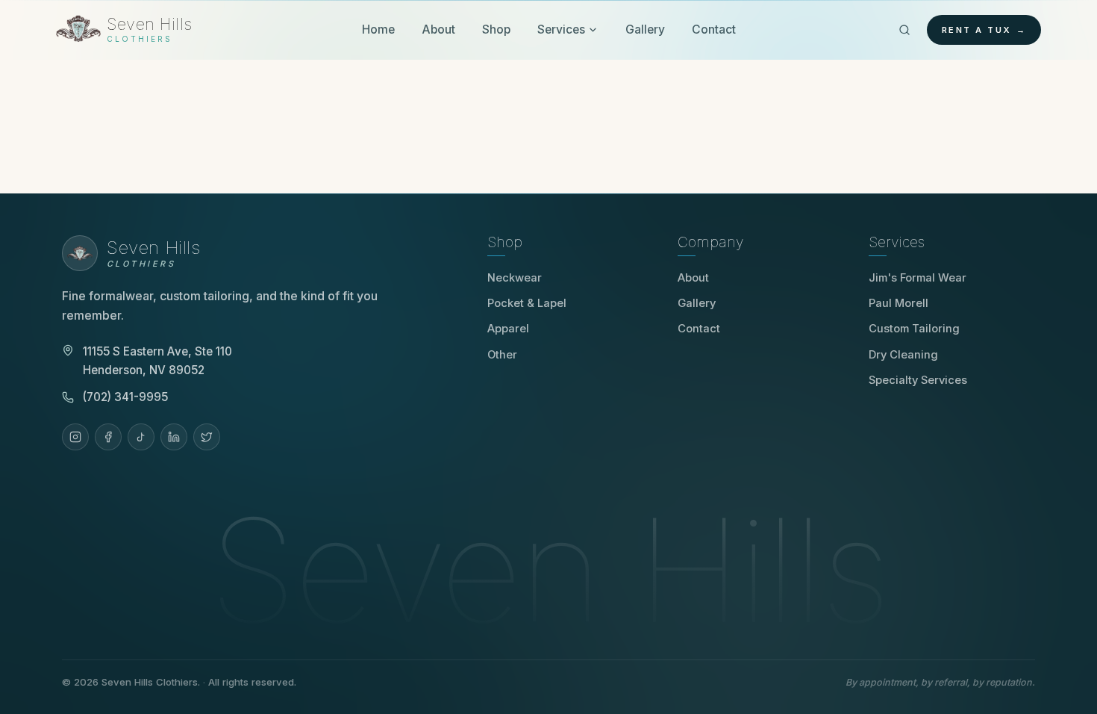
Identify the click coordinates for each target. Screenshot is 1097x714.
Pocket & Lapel (526, 303)
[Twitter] (206, 436)
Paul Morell (904, 303)
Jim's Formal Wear (923, 278)
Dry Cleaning (903, 354)
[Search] (904, 29)
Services (561, 29)
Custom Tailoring (914, 328)
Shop (496, 29)
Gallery (645, 29)
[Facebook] (108, 436)
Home (378, 29)
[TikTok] (141, 436)
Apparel (508, 328)
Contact (714, 29)
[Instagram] (75, 436)
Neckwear (514, 278)
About (438, 29)
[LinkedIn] (173, 436)
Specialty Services (918, 380)
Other (502, 354)
